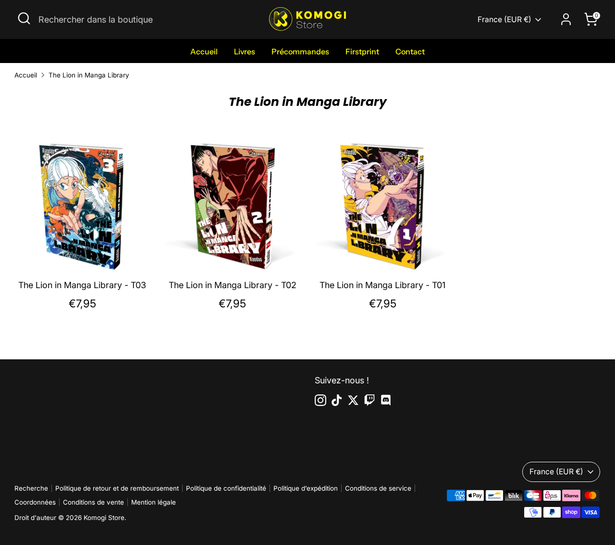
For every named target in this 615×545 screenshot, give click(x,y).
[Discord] (386, 400)
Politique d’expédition (305, 488)
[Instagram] (320, 400)
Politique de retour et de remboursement (117, 488)
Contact (410, 51)
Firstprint (362, 51)
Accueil (204, 51)
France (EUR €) (504, 19)
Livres (244, 51)
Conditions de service (378, 488)
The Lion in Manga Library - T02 (232, 285)
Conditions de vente (93, 502)
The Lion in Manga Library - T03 (82, 285)
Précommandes (300, 51)
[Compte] (566, 19)
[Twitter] (353, 400)
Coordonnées (35, 502)
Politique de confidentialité (226, 488)
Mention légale (153, 502)
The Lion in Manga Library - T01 (382, 285)
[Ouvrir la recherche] (24, 18)
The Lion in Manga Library (89, 75)
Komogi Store (104, 517)
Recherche (31, 488)
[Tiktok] (337, 400)
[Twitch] (369, 400)
